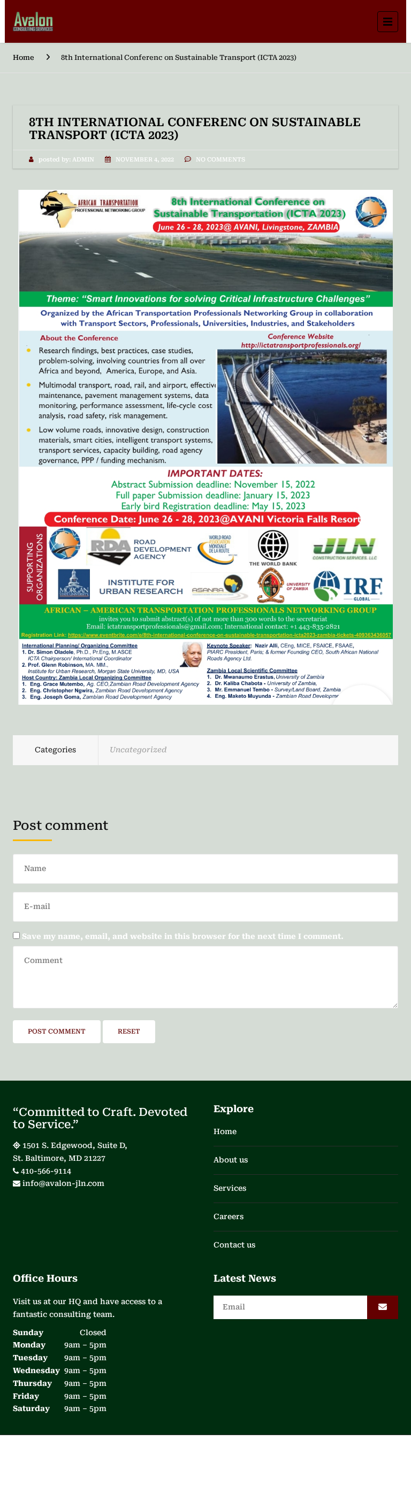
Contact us (234, 1245)
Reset (129, 1031)
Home (23, 57)
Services (230, 1188)
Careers (228, 1216)
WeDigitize (324, 1458)
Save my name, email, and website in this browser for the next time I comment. (183, 936)
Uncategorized (138, 749)
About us (231, 1159)
